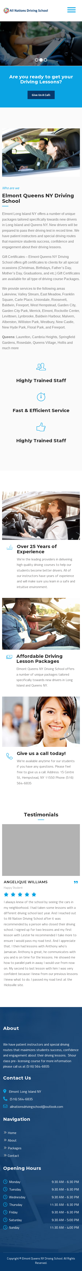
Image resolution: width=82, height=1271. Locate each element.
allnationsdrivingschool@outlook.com (36, 1106)
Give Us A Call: (41, 95)
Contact (13, 1155)
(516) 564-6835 (21, 1099)
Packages (14, 1148)
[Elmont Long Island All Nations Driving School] (26, 10)
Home (12, 1132)
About (12, 1140)
